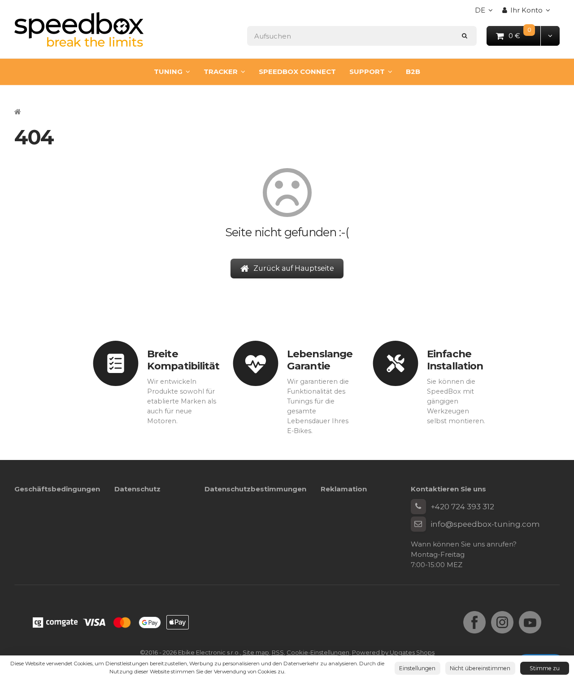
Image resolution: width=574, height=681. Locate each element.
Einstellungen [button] (417, 668)
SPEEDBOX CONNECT (297, 71)
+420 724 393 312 (462, 506)
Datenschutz (137, 489)
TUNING (168, 71)
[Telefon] (418, 506)
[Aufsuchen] (464, 35)
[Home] (79, 29)
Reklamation (344, 489)
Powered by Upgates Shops (393, 652)
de (486, 13)
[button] (550, 35)
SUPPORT (367, 71)
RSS (278, 652)
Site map (256, 652)
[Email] (418, 524)
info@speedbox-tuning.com (485, 524)
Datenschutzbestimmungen (255, 489)
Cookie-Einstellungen (318, 652)
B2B (413, 71)
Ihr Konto (526, 10)
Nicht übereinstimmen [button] (480, 668)
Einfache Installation (455, 359)
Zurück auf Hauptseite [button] (293, 268)
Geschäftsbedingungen (57, 489)
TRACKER (221, 71)
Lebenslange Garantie (319, 359)
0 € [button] (525, 35)
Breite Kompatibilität (183, 359)
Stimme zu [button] (545, 668)
